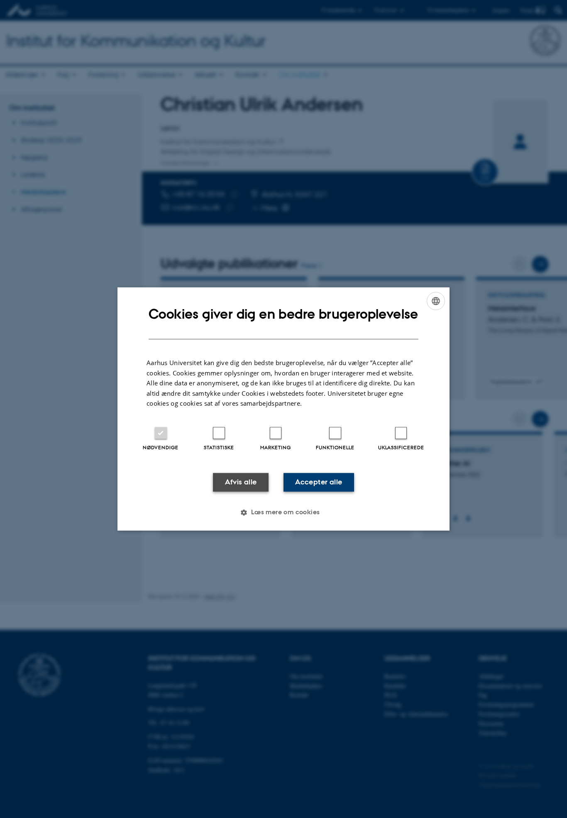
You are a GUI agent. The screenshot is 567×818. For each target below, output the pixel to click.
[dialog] (283, 408)
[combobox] (436, 301)
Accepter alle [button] (318, 481)
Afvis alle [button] (241, 481)
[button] (283, 513)
